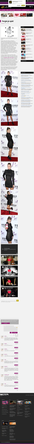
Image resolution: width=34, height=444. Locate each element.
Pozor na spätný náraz (20, 415)
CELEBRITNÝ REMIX (29, 54)
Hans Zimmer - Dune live (5, 426)
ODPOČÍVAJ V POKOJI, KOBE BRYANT (26, 105)
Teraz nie (18, 5)
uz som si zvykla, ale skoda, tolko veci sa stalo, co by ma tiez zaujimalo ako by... (27, 78)
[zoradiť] (17, 335)
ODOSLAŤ (14, 332)
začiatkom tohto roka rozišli (9, 57)
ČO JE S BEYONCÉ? (28, 51)
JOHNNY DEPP (12, 11)
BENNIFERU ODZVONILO (29, 35)
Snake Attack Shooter (4, 409)
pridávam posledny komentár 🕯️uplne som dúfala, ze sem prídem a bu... (26, 75)
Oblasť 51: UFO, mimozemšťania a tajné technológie (12, 434)
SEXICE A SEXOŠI (12, 9)
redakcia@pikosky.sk (7, 442)
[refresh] (16, 335)
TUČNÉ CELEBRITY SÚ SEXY (25, 95)
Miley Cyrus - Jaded (4, 435)
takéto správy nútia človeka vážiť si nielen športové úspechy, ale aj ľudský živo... (26, 106)
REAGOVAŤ (16, 342)
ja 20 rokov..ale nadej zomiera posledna (26, 80)
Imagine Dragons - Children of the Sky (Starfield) (4, 431)
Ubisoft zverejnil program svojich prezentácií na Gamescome (13, 409)
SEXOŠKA (4, 11)
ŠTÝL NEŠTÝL (18, 9)
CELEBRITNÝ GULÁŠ (25, 9)
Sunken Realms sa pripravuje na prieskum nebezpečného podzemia (13, 412)
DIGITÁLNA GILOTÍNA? (29, 57)
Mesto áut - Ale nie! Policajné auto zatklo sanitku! (27, 409)
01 (17, 390)
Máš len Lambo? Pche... (20, 409)
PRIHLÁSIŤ (5, 323)
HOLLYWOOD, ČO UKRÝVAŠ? (28, 39)
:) (10, 332)
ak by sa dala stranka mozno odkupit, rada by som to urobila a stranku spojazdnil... (27, 104)
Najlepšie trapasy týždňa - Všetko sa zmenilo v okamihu (20, 413)
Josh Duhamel (14, 301)
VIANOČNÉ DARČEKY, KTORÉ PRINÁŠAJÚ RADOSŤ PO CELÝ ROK (29, 30)
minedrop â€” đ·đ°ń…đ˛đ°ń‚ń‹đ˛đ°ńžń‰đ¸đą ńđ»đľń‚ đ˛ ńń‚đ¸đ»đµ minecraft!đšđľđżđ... (26, 89)
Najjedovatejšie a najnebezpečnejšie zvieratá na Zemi (12, 437)
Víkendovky (18, 407)
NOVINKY (3, 9)
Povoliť (23, 5)
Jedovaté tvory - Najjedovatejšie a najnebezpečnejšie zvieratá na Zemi (12, 430)
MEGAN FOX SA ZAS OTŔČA (25, 91)
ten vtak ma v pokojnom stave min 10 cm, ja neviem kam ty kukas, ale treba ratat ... (26, 83)
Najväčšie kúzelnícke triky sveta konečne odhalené (12, 439)
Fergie (9, 301)
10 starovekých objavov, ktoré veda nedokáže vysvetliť (12, 427)
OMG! (7, 9)
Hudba (11, 301)
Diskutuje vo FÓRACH (30, 11)
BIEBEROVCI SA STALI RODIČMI (25, 74)
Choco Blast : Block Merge (5, 412)
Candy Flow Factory (4, 405)
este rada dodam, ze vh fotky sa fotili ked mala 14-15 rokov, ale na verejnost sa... (27, 98)
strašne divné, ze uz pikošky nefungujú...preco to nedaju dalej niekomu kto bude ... (27, 86)
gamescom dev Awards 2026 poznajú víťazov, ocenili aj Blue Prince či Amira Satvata (12, 415)
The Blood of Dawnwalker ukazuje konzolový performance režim (13, 406)
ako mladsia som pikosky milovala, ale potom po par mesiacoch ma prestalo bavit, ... (27, 101)
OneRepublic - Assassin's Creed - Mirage (5, 428)
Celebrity (6, 301)
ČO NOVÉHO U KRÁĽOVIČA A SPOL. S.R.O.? (28, 49)
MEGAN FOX (7, 11)
